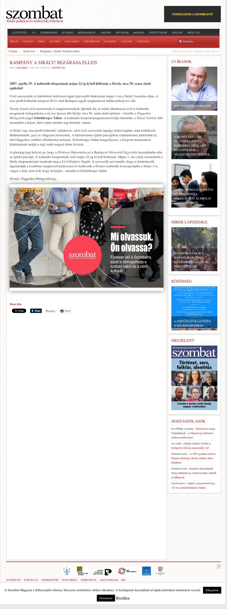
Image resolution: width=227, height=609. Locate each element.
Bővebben (123, 597)
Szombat (22, 67)
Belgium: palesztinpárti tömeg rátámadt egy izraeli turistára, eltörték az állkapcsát (193, 473)
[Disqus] (86, 378)
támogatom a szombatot (192, 14)
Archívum (29, 51)
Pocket (50, 311)
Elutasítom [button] (105, 598)
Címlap (13, 51)
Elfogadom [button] (212, 590)
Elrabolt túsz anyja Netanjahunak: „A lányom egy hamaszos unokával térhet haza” (193, 433)
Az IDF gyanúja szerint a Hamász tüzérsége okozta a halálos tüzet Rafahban (193, 458)
